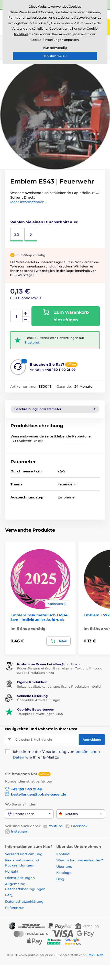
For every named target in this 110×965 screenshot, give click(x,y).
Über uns (64, 866)
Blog (60, 879)
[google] (74, 940)
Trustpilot (32, 342)
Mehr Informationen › (28, 202)
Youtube (56, 826)
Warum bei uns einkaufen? (79, 860)
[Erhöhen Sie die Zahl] (26, 313)
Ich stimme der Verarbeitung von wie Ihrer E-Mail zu (56, 754)
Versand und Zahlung (23, 854)
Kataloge (63, 873)
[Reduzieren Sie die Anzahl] (26, 319)
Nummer (16, 316)
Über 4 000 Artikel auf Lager (38, 700)
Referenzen (15, 908)
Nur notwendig (55, 48)
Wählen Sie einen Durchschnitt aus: (44, 222)
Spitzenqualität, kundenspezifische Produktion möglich (59, 686)
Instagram (19, 831)
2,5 (16, 234)
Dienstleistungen (20, 878)
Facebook (79, 826)
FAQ (9, 895)
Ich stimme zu (55, 56)
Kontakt (11, 871)
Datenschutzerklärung (24, 901)
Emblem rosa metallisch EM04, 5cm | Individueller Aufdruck (39, 617)
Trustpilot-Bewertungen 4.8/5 (40, 714)
